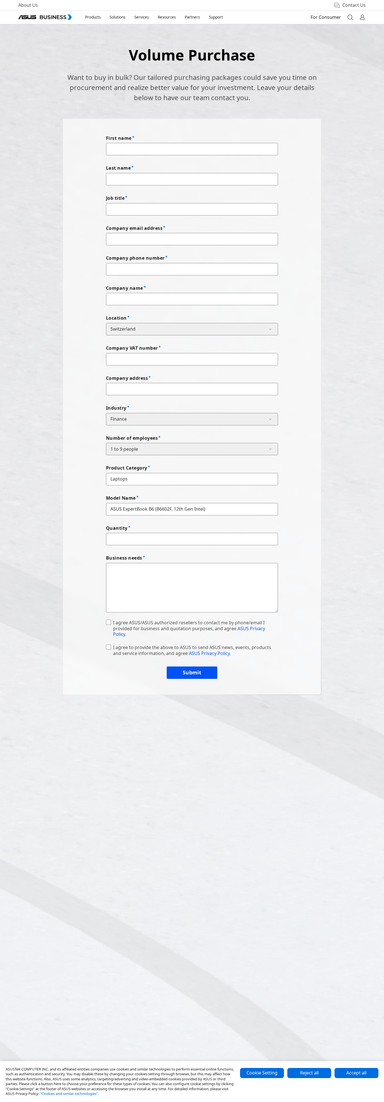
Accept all (356, 1073)
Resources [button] (167, 17)
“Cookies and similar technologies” (69, 1093)
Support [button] (216, 17)
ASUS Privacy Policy (209, 653)
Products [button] (93, 17)
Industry (116, 408)
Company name (124, 288)
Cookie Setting (262, 1073)
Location (116, 318)
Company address (127, 378)
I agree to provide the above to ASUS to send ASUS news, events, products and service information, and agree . (192, 650)
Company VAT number (132, 348)
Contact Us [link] (354, 5)
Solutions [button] (117, 17)
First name (119, 138)
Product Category (126, 468)
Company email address (134, 228)
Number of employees (132, 438)
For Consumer (326, 17)
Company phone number (135, 258)
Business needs (124, 558)
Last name (118, 168)
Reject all (309, 1073)
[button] (350, 17)
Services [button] (141, 17)
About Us (28, 5)
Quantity (117, 528)
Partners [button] (192, 17)
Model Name (121, 498)
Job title (115, 198)
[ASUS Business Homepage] (45, 17)
